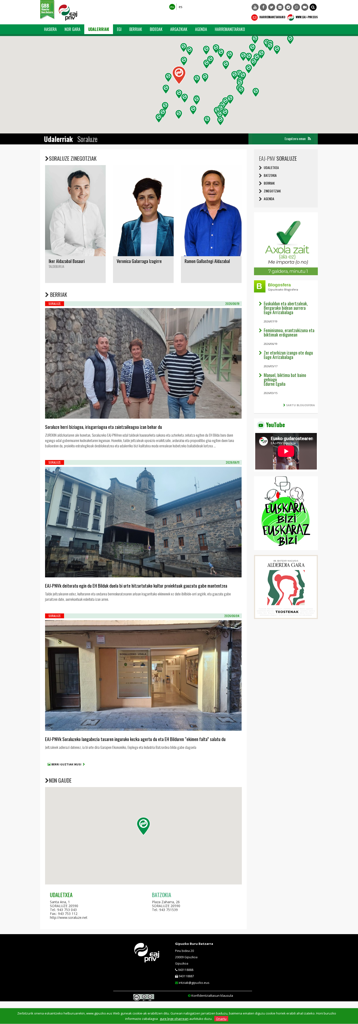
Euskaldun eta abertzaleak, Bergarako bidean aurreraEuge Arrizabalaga (286, 307)
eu (172, 6)
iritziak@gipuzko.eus (194, 982)
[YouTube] (255, 7)
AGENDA (269, 198)
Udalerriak (98, 29)
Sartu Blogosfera (300, 405)
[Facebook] (263, 7)
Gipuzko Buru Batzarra (194, 943)
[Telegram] (288, 7)
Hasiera (50, 29)
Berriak (135, 29)
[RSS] (309, 138)
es (180, 6)
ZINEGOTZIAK (272, 190)
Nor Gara (72, 29)
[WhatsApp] (296, 7)
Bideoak (156, 29)
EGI (119, 29)
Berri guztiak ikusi (67, 764)
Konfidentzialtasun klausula (212, 995)
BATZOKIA (270, 175)
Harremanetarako (272, 17)
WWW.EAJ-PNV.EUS (306, 17)
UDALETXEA (271, 167)
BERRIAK (269, 183)
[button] (313, 7)
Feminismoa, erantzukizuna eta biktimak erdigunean (289, 332)
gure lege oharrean (174, 1018)
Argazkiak (178, 29)
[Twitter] (271, 7)
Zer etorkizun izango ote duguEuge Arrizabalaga (288, 354)
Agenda (201, 29)
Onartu (221, 1018)
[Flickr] (279, 7)
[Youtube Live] (304, 7)
